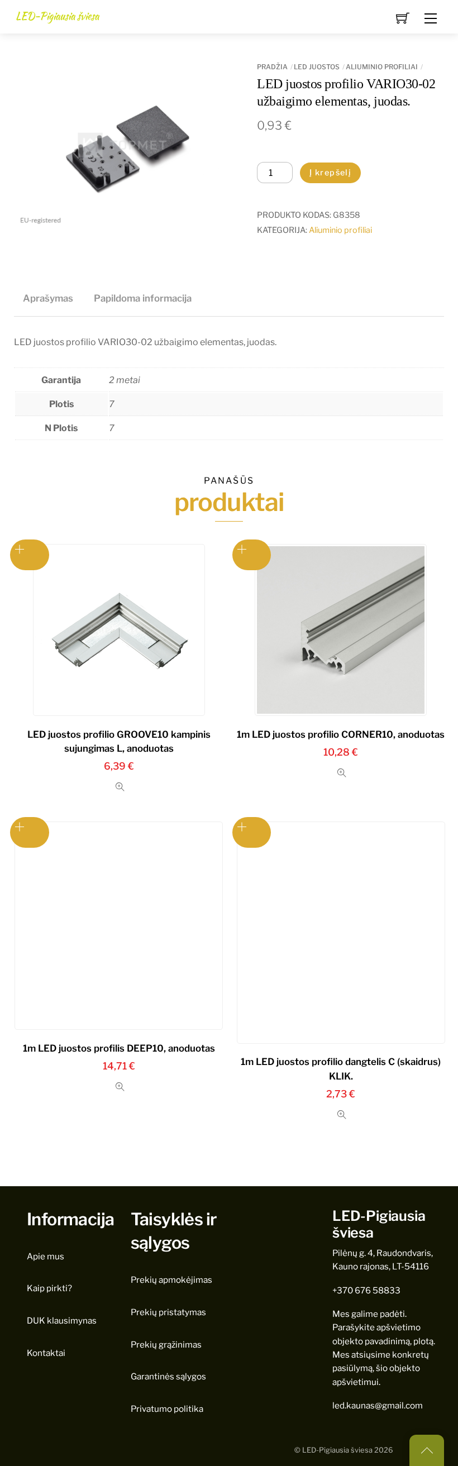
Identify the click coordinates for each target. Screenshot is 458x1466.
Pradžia (272, 67)
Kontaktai (46, 1353)
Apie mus (45, 1256)
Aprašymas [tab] (48, 298)
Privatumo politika (167, 1408)
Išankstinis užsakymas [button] (29, 554)
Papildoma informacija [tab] (143, 298)
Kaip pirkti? (49, 1288)
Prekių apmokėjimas (171, 1279)
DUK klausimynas (62, 1320)
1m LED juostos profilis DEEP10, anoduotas (119, 1048)
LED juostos (317, 67)
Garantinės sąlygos (168, 1376)
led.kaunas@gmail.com (377, 1405)
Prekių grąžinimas (166, 1344)
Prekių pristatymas (168, 1312)
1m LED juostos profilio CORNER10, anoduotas (341, 734)
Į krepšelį (330, 173)
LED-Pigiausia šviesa (337, 1450)
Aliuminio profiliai (382, 67)
